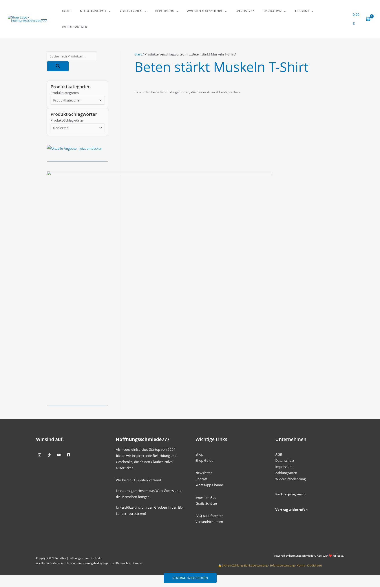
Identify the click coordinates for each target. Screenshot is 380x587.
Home (66, 11)
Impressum (283, 466)
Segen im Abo (205, 497)
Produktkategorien (65, 92)
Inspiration (272, 11)
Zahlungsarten (286, 473)
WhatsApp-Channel (210, 485)
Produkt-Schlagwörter (67, 120)
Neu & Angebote (93, 11)
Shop (199, 454)
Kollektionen (130, 11)
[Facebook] (68, 454)
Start (138, 54)
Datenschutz (284, 460)
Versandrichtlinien (209, 521)
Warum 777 (245, 11)
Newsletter (203, 473)
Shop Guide (204, 460)
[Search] (58, 66)
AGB (278, 454)
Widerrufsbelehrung (290, 479)
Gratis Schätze (206, 503)
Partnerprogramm (290, 494)
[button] (109, 11)
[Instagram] (39, 454)
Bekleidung (164, 11)
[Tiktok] (49, 454)
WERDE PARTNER (74, 27)
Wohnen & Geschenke (205, 11)
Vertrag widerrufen (190, 578)
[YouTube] (58, 454)
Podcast (201, 479)
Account (301, 11)
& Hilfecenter (209, 515)
